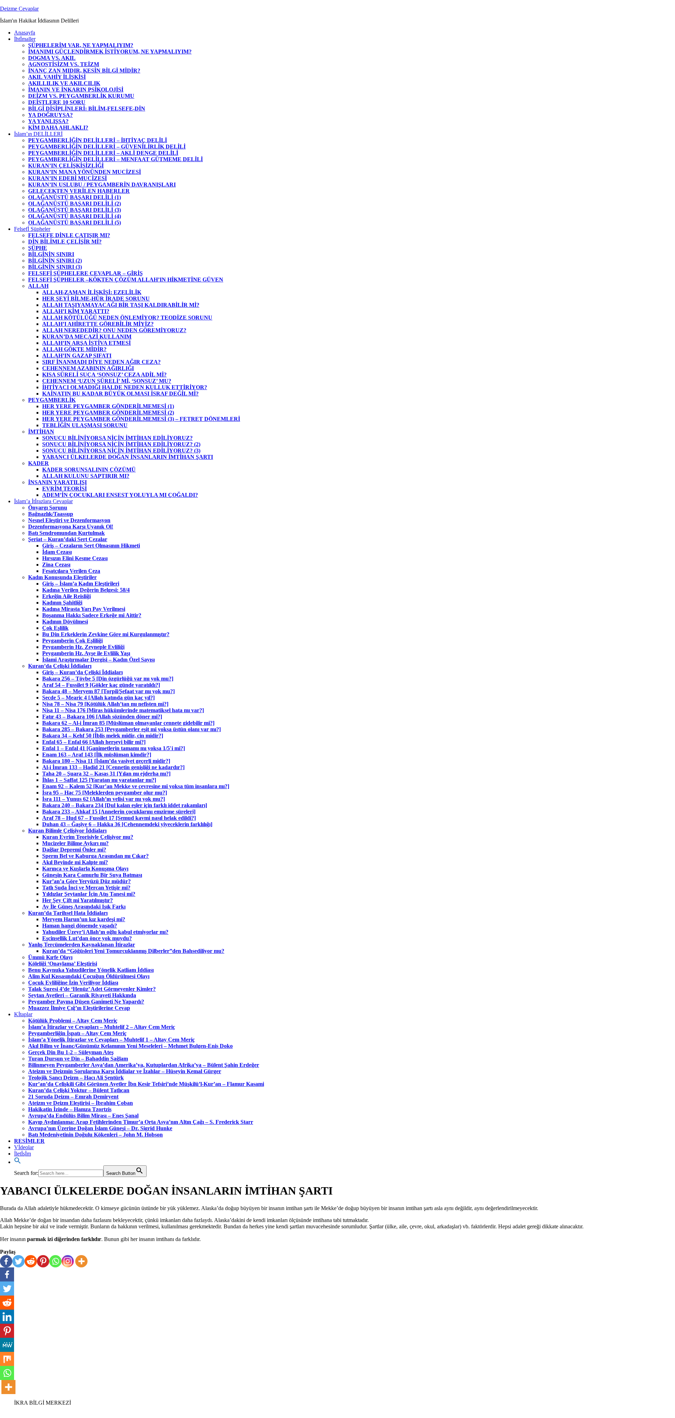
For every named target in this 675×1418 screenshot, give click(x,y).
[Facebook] (6, 1261)
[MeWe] (7, 1345)
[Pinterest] (43, 1261)
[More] (81, 1261)
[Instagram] (68, 1261)
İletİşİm (22, 1154)
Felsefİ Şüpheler (32, 229)
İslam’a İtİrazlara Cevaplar (43, 501)
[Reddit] (31, 1261)
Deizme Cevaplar (19, 9)
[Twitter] (18, 1261)
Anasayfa (24, 33)
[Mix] (7, 1359)
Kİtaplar (23, 1014)
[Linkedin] (7, 1317)
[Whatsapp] (55, 1261)
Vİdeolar (24, 1147)
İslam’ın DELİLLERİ (38, 134)
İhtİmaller (25, 39)
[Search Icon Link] (17, 1162)
